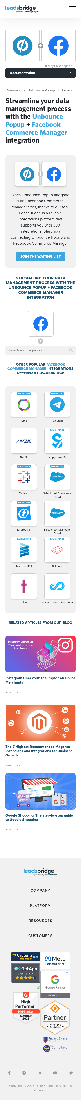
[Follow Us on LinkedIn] (39, 1073)
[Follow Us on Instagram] (24, 1073)
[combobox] (40, 350)
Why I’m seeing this (59, 66)
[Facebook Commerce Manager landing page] (58, 46)
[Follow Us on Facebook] (9, 1073)
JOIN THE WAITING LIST (40, 256)
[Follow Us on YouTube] (55, 1073)
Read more (13, 692)
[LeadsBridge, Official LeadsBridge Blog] (22, 8)
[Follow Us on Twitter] (71, 1073)
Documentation (22, 72)
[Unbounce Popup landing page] (22, 46)
